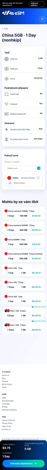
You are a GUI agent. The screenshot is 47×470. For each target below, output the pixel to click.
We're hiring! (7, 384)
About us (5, 375)
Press (4, 387)
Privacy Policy (7, 423)
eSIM (4, 398)
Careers (5, 381)
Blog (3, 378)
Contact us (6, 429)
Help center (6, 426)
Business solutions (9, 410)
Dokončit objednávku (21, 463)
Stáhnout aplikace (34, 4)
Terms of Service (8, 420)
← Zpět (5, 29)
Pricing (4, 407)
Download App (7, 401)
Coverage (6, 404)
